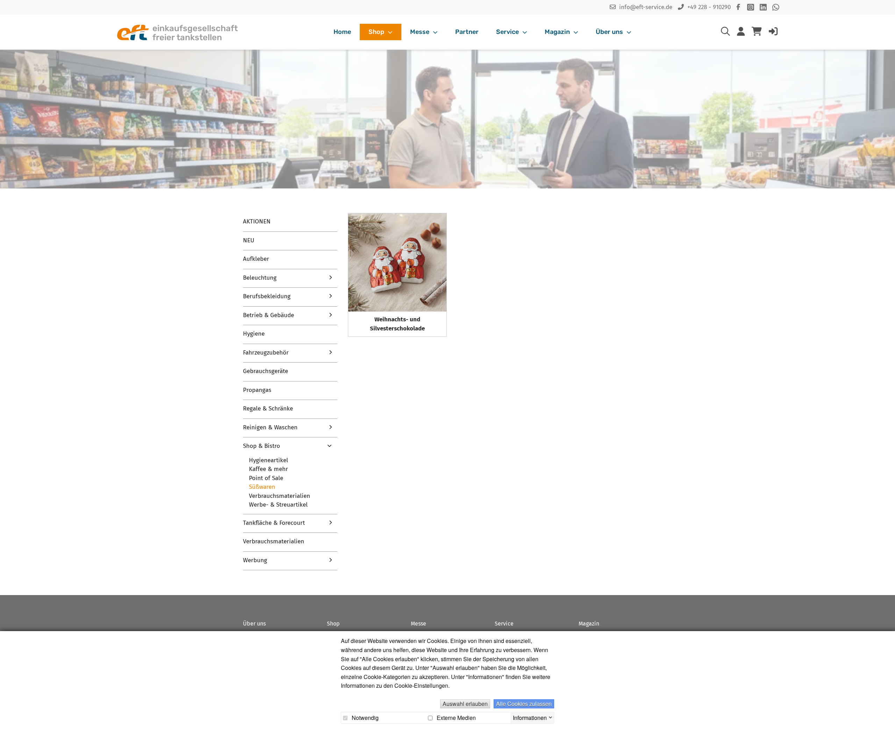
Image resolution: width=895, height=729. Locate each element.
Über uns (610, 32)
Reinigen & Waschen (270, 427)
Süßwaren (262, 487)
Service (508, 32)
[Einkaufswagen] (757, 32)
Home (342, 32)
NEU (248, 240)
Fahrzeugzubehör (266, 352)
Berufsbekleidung (267, 296)
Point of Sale (266, 478)
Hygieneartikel (268, 460)
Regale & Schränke (268, 408)
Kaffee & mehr (268, 469)
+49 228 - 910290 (709, 7)
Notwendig (364, 718)
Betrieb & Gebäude (268, 315)
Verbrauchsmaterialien (279, 496)
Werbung (255, 560)
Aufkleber (256, 259)
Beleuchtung (260, 277)
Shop (377, 32)
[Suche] (725, 32)
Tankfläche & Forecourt (274, 523)
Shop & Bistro (261, 446)
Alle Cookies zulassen (524, 704)
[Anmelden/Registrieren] (773, 32)
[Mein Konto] (741, 32)
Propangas (257, 390)
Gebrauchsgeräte (265, 371)
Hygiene (254, 333)
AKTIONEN (257, 221)
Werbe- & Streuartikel (278, 504)
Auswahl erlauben (465, 704)
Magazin (558, 32)
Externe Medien (455, 718)
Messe (420, 32)
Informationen (530, 717)
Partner (467, 32)
